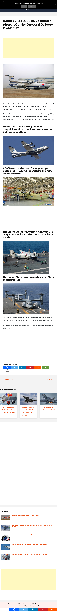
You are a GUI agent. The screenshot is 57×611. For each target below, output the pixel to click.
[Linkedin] (22, 367)
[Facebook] (7, 367)
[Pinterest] (30, 367)
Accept (24, 6)
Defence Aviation (26, 604)
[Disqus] (28, 443)
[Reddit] (37, 367)
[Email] (45, 367)
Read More (32, 6)
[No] (55, 4)
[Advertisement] (28, 48)
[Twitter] (14, 367)
